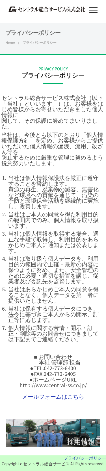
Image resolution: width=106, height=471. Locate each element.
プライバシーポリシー (85, 458)
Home (10, 42)
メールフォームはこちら (53, 396)
